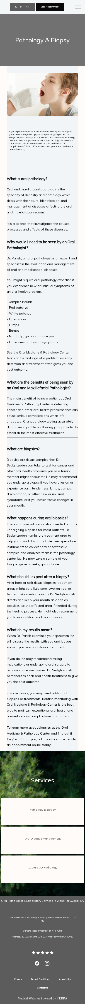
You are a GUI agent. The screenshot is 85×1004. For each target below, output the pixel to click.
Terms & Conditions (40, 979)
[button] (78, 7)
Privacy (18, 979)
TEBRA (62, 998)
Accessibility (64, 979)
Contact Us (42, 987)
